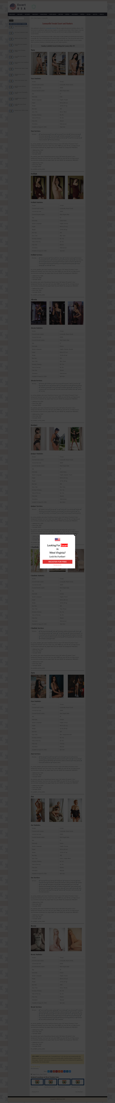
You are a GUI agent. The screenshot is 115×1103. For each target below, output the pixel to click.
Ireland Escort (61, 1087)
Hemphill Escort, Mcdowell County (20, 99)
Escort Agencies (52, 14)
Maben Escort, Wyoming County (19, 51)
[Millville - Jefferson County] (11, 88)
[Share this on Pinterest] (56, 1071)
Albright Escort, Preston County (19, 75)
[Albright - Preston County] (11, 76)
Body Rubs (61, 14)
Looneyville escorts (50, 28)
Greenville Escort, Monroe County (20, 57)
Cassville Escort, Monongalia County (20, 93)
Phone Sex (102, 14)
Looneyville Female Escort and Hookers (57, 23)
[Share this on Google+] (54, 1071)
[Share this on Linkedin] (67, 1071)
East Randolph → (79, 1091)
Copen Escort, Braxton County (21, 26)
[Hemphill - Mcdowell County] (11, 100)
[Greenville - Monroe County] (11, 58)
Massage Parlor (43, 14)
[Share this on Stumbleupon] (62, 1071)
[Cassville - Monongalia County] (11, 94)
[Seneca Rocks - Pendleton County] (11, 64)
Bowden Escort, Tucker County (21, 110)
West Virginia (37, 18)
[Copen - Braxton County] (11, 28)
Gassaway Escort (75, 1087)
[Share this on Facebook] (51, 1071)
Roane (38, 1074)
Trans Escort (35, 14)
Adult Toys (95, 14)
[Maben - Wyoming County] (11, 52)
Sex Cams (88, 14)
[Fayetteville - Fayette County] (11, 106)
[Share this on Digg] (64, 1071)
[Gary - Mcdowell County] (11, 34)
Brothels (67, 14)
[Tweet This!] (48, 1071)
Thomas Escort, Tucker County (21, 68)
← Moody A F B (34, 1091)
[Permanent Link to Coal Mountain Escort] (50, 1082)
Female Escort (12, 14)
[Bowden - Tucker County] (11, 112)
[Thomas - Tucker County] (11, 70)
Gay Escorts (27, 14)
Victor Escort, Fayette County (20, 80)
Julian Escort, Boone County (20, 38)
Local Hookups (75, 14)
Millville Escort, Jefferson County (20, 87)
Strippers (82, 14)
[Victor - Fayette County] (11, 82)
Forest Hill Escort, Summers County (20, 45)
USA (32, 18)
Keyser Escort (34, 1087)
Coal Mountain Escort (49, 1087)
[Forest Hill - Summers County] (11, 46)
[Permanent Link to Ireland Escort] (64, 1082)
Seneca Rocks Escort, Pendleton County (21, 63)
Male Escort (19, 14)
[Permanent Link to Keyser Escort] (37, 1082)
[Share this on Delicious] (70, 1071)
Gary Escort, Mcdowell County (21, 32)
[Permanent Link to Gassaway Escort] (77, 1082)
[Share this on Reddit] (59, 1071)
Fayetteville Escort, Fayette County (20, 105)
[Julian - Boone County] (11, 40)
